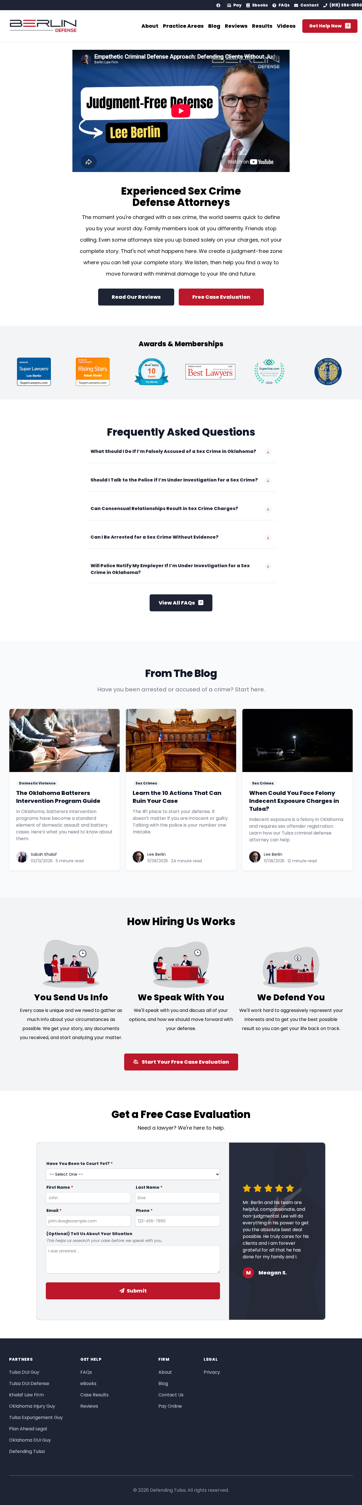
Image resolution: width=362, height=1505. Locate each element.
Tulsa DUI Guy (24, 1372)
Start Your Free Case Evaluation (185, 1061)
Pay (237, 5)
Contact (309, 5)
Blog (214, 25)
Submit (137, 1290)
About (149, 25)
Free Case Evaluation (221, 296)
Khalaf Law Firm (26, 1395)
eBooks (88, 1383)
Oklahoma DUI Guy (30, 1440)
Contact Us (171, 1395)
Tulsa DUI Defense (29, 1383)
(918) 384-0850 (345, 5)
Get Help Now (325, 26)
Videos (286, 25)
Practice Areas (183, 25)
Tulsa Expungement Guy (36, 1417)
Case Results (94, 1395)
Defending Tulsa (27, 1451)
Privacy (212, 1372)
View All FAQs (177, 602)
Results (262, 25)
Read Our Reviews (136, 296)
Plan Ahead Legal (28, 1429)
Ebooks (260, 5)
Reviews (236, 25)
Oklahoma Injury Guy (32, 1406)
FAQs (284, 5)
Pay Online (170, 1406)
